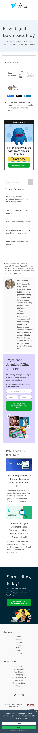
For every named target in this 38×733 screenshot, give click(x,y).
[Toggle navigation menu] (5, 13)
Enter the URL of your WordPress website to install (18, 385)
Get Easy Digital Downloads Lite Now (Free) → (19, 406)
